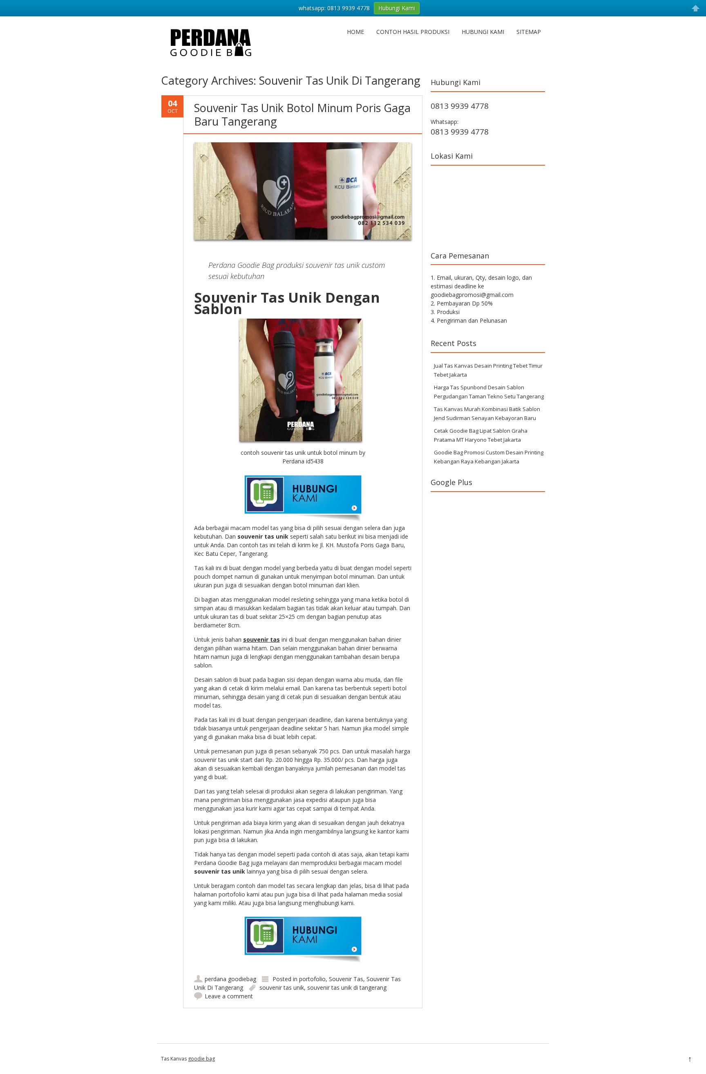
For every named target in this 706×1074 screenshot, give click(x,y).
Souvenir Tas (346, 979)
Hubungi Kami (483, 32)
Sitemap (528, 32)
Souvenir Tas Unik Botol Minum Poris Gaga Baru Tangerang (302, 114)
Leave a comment (229, 996)
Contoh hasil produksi (412, 32)
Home (355, 32)
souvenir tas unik (281, 987)
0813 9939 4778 (460, 106)
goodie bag (201, 1058)
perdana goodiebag (230, 979)
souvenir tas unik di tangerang (347, 987)
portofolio (312, 979)
